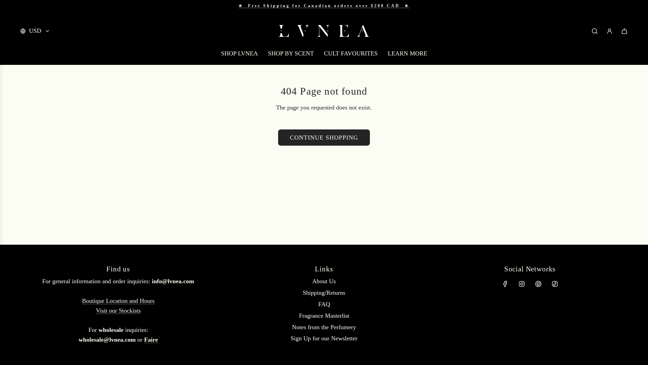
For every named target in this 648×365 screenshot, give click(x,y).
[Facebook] (505, 283)
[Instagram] (521, 283)
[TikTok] (554, 283)
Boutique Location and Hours (118, 300)
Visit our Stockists (118, 310)
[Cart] (624, 31)
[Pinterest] (538, 283)
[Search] (594, 31)
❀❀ (324, 5)
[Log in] (609, 31)
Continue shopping (324, 137)
